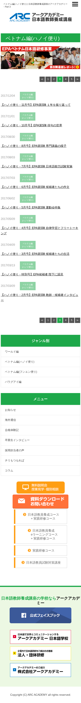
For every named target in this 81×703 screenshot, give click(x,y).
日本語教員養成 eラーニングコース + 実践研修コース (41, 534)
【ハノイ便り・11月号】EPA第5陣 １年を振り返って (36, 104)
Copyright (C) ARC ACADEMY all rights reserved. (40, 694)
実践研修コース (43, 550)
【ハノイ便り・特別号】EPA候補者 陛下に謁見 (32, 274)
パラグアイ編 (13, 381)
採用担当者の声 (14, 450)
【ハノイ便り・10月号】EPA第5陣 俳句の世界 (31, 125)
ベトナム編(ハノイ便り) (19, 361)
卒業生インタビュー (17, 440)
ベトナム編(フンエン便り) (21, 371)
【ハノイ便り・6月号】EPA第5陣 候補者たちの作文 (35, 187)
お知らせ (10, 409)
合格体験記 (12, 430)
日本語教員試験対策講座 (43, 562)
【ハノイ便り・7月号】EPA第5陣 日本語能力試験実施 (36, 166)
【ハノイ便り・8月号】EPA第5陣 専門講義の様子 (33, 145)
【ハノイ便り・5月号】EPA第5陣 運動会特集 (31, 207)
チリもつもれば (14, 460)
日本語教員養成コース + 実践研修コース (43, 516)
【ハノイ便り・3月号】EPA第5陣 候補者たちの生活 (35, 253)
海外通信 (10, 419)
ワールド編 (12, 351)
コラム (9, 470)
